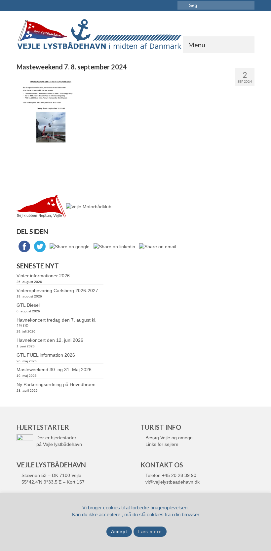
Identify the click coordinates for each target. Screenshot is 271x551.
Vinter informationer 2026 (43, 275)
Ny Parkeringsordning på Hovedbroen (56, 384)
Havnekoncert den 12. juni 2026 (50, 340)
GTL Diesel (28, 305)
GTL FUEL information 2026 (46, 355)
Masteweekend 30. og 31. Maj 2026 (54, 369)
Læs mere (150, 531)
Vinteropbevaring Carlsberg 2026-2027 (57, 290)
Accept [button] (119, 531)
